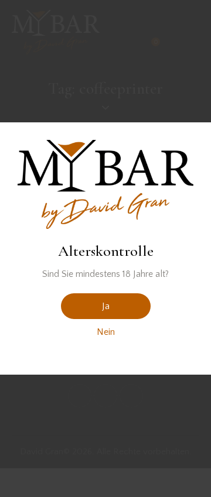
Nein (106, 332)
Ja (106, 306)
